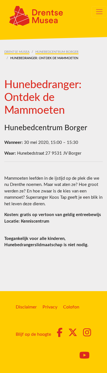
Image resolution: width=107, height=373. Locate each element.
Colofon (71, 307)
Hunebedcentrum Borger (56, 51)
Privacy (50, 307)
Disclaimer (26, 307)
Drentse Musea (16, 51)
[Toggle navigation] (99, 11)
